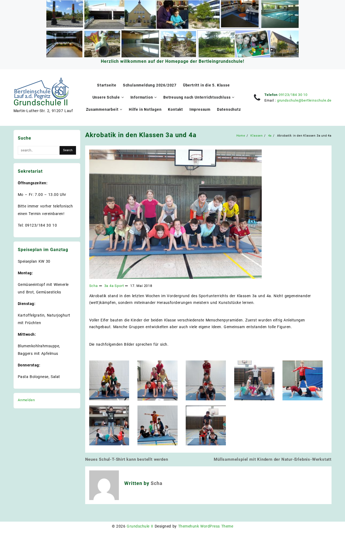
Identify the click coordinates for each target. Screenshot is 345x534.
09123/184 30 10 (293, 95)
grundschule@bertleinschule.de (304, 100)
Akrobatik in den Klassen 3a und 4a (140, 135)
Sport (119, 286)
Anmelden (26, 400)
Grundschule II (40, 102)
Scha (93, 286)
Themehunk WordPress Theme (205, 526)
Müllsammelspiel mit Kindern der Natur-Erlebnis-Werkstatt (273, 459)
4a (111, 286)
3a (106, 286)
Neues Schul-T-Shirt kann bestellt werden (126, 459)
